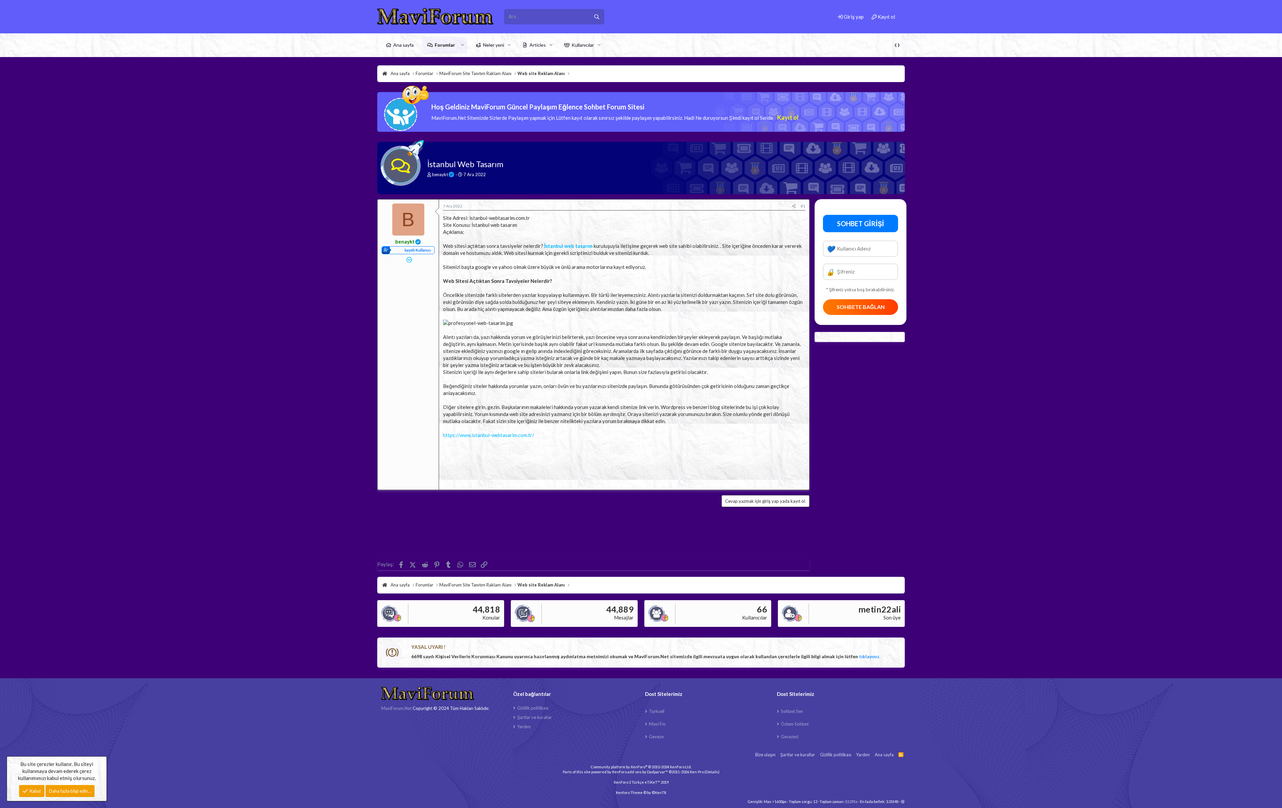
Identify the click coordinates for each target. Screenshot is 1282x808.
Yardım (524, 726)
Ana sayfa (403, 45)
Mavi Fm (657, 724)
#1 (803, 206)
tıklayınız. (869, 656)
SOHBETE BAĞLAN (861, 307)
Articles (537, 45)
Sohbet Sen (792, 711)
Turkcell (656, 711)
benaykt (440, 174)
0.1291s (851, 801)
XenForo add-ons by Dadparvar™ (640, 772)
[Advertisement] (624, 462)
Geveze (656, 736)
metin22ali (879, 609)
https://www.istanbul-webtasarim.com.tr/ (488, 435)
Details (712, 772)
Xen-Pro (697, 772)
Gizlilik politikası (533, 708)
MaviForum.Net (396, 708)
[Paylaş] (794, 206)
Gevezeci (790, 736)
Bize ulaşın (765, 754)
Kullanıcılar (583, 45)
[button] (462, 45)
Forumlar (445, 45)
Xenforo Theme (641, 792)
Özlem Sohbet (795, 724)
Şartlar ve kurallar (534, 717)
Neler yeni (493, 45)
